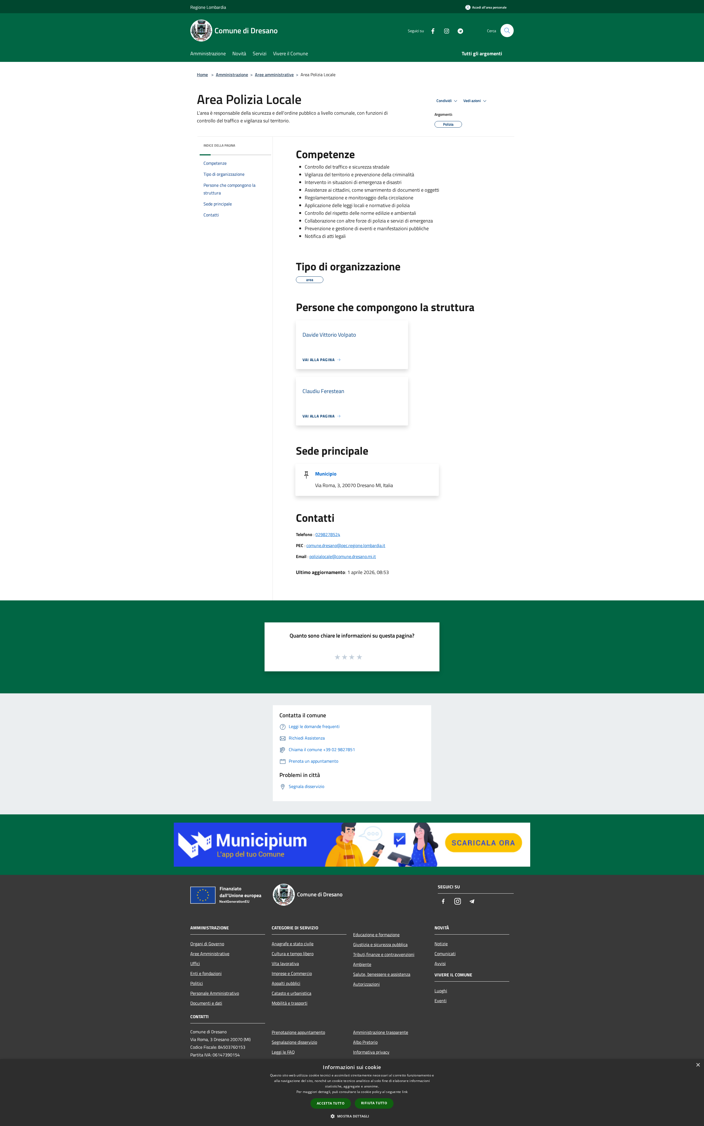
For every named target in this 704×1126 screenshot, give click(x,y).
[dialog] (352, 1092)
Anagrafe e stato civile (293, 943)
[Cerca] (507, 30)
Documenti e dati (206, 1003)
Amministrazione (232, 74)
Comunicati (445, 953)
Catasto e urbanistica (291, 993)
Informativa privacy (371, 1052)
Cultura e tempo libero (293, 953)
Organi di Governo (207, 943)
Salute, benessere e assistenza (381, 974)
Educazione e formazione (376, 934)
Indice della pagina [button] (219, 145)
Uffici (195, 963)
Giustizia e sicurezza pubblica (380, 944)
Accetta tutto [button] (331, 1103)
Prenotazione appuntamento (298, 1032)
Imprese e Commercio (292, 973)
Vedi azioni (472, 101)
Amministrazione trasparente (380, 1032)
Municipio (326, 473)
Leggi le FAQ (283, 1052)
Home (202, 74)
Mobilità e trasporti (289, 1003)
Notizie (441, 943)
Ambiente (362, 964)
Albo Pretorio (365, 1042)
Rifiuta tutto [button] (374, 1103)
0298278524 (327, 534)
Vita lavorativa (285, 963)
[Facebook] (430, 30)
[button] (352, 1116)
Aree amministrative (274, 74)
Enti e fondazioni (206, 973)
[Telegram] (458, 30)
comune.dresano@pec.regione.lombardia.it (345, 545)
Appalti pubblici (286, 983)
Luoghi (441, 990)
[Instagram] (444, 30)
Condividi (444, 101)
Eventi (441, 1000)
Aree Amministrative (209, 953)
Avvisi (440, 963)
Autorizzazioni (366, 984)
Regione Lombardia (208, 7)
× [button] (698, 1065)
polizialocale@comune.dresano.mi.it (342, 556)
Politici (196, 983)
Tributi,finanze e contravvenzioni (383, 954)
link (405, 1091)
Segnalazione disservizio (294, 1042)
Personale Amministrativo (214, 993)
